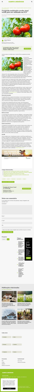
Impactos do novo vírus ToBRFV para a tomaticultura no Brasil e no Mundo (18, 172)
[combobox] (4, 239)
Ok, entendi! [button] (9, 388)
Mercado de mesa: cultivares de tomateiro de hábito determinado (16, 171)
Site (2, 225)
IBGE (2, 360)
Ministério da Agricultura (6, 365)
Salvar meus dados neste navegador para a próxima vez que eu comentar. (17, 229)
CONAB (3, 362)
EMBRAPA (3, 363)
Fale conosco (20, 360)
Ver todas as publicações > (7, 289)
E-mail (3, 220)
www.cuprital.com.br (13, 92)
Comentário (4, 203)
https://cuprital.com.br (20, 147)
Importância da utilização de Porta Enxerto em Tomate (14, 173)
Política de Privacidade (21, 362)
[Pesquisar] (8, 239)
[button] (2, 1)
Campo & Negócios (7, 40)
